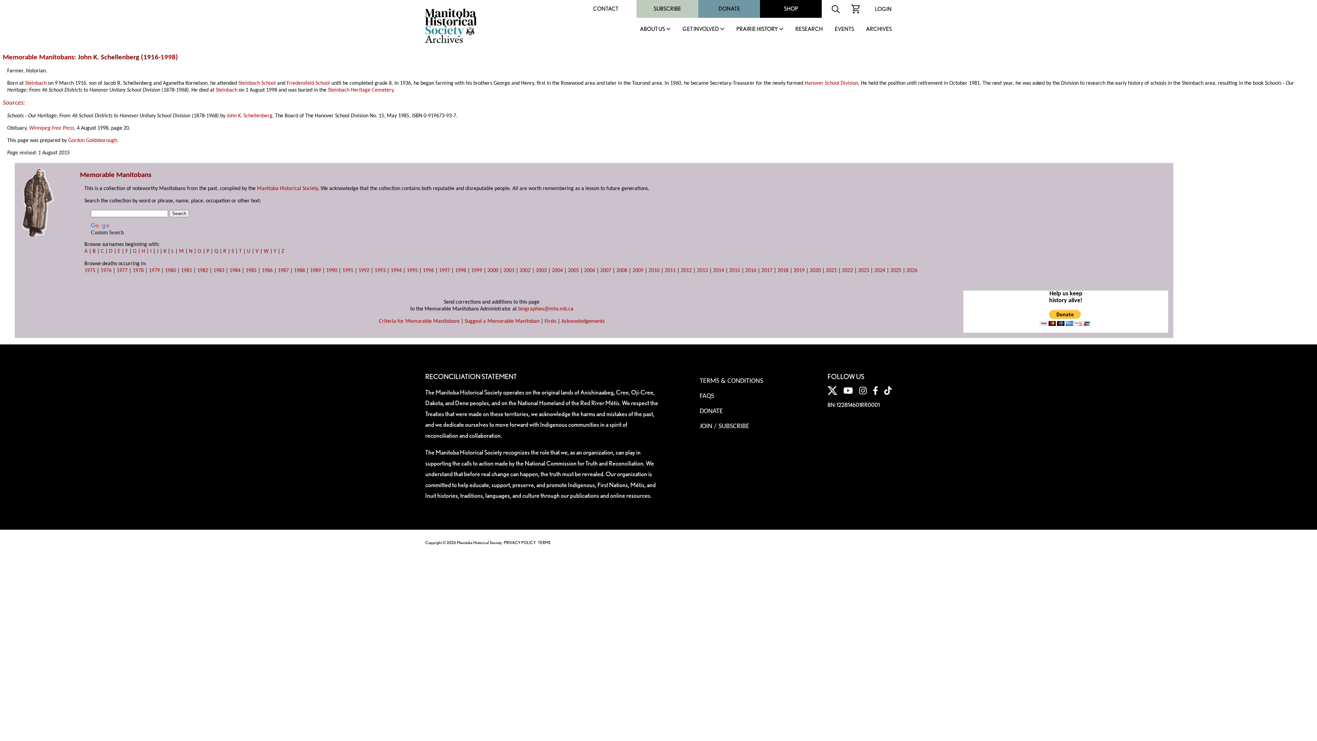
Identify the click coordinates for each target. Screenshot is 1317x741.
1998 (168, 57)
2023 (863, 270)
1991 (347, 270)
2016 (750, 270)
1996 (428, 270)
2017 (766, 270)
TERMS (544, 542)
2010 (654, 270)
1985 (251, 270)
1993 (380, 270)
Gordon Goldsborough (92, 140)
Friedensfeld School (308, 83)
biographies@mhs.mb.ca (545, 309)
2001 (508, 270)
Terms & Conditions (731, 381)
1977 (122, 270)
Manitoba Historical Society (287, 188)
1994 (396, 270)
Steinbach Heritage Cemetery (360, 90)
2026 (911, 270)
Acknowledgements (583, 321)
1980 (170, 270)
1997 (444, 270)
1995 (412, 270)
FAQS (707, 396)
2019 (799, 270)
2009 (637, 270)
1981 (186, 270)
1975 (89, 270)
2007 (605, 270)
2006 (589, 270)
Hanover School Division (831, 83)
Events (844, 29)
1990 (331, 270)
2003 (541, 270)
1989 (315, 270)
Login (883, 9)
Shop (791, 8)
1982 (202, 270)
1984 (234, 270)
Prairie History (757, 29)
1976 (105, 270)
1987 (283, 270)
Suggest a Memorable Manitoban (502, 321)
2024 (879, 270)
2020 (815, 270)
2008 (621, 270)
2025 (895, 270)
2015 (734, 270)
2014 (718, 270)
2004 (557, 270)
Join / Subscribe (724, 426)
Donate (729, 8)
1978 (138, 270)
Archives (879, 29)
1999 (476, 270)
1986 (267, 270)
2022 (847, 270)
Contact (605, 8)
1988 (299, 270)
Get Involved (701, 29)
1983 (218, 270)
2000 (492, 270)
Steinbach (36, 83)
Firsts (550, 321)
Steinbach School (257, 83)
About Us (652, 29)
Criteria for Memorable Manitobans (419, 321)
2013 (702, 270)
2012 (686, 270)
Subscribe (667, 8)
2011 (670, 270)
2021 (831, 270)
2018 (783, 270)
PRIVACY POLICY (520, 542)
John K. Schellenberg (249, 116)
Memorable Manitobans (38, 57)
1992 (363, 270)
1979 (154, 270)
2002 (525, 270)
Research (809, 29)
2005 (573, 270)
